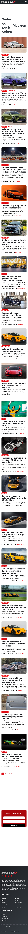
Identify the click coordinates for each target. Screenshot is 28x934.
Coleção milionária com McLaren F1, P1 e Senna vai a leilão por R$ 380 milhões (13, 170)
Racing (3, 418)
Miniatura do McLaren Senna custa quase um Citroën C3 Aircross (11, 756)
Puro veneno (12, 90)
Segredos (4, 126)
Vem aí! (10, 126)
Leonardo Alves (20, 433)
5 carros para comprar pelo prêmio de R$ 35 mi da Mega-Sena (13, 460)
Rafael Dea (18, 68)
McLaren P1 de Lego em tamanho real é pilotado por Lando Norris (14, 607)
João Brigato (18, 252)
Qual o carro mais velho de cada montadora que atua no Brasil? (13, 242)
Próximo (14, 774)
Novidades (4, 90)
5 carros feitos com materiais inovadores (11, 314)
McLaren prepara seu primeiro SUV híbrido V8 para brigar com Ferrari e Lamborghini (12, 132)
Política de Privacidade (17, 930)
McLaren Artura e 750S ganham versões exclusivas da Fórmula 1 (12, 278)
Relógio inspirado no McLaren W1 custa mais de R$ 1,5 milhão (13, 498)
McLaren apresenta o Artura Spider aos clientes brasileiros (13, 644)
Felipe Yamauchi (21, 288)
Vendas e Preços (6, 346)
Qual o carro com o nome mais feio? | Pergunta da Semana (12, 716)
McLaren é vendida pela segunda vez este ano (12, 350)
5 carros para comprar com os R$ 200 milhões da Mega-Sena (13, 385)
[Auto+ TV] (8, 2)
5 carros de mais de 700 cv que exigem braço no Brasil (13, 94)
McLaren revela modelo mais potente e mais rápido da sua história (13, 534)
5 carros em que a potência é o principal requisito (13, 207)
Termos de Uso (5, 931)
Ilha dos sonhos (13, 165)
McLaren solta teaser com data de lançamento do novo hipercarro (13, 571)
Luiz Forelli (20, 143)
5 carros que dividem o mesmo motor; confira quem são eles (11, 680)
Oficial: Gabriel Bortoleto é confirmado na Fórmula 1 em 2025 (13, 423)
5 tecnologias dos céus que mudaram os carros (12, 58)
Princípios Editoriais (5, 930)
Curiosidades (5, 54)
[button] (22, 2)
